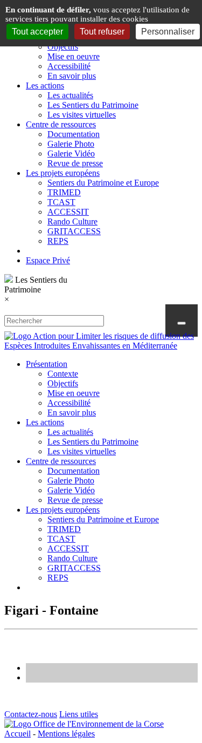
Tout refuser (102, 31)
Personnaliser (167, 31)
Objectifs (62, 46)
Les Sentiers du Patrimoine (92, 105)
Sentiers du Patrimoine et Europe (103, 182)
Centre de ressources (61, 124)
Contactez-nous (30, 714)
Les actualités (70, 95)
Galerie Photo (70, 143)
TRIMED (64, 192)
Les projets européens (63, 173)
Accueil (17, 733)
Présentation (46, 364)
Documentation (73, 134)
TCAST (61, 202)
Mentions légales (66, 733)
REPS (57, 241)
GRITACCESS (74, 231)
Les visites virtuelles (81, 114)
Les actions (45, 85)
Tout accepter (37, 31)
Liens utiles (78, 714)
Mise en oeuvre (73, 56)
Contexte (62, 373)
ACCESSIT (68, 211)
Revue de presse (75, 163)
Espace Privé (48, 260)
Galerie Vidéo (71, 153)
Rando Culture (72, 221)
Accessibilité (68, 66)
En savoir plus (71, 75)
